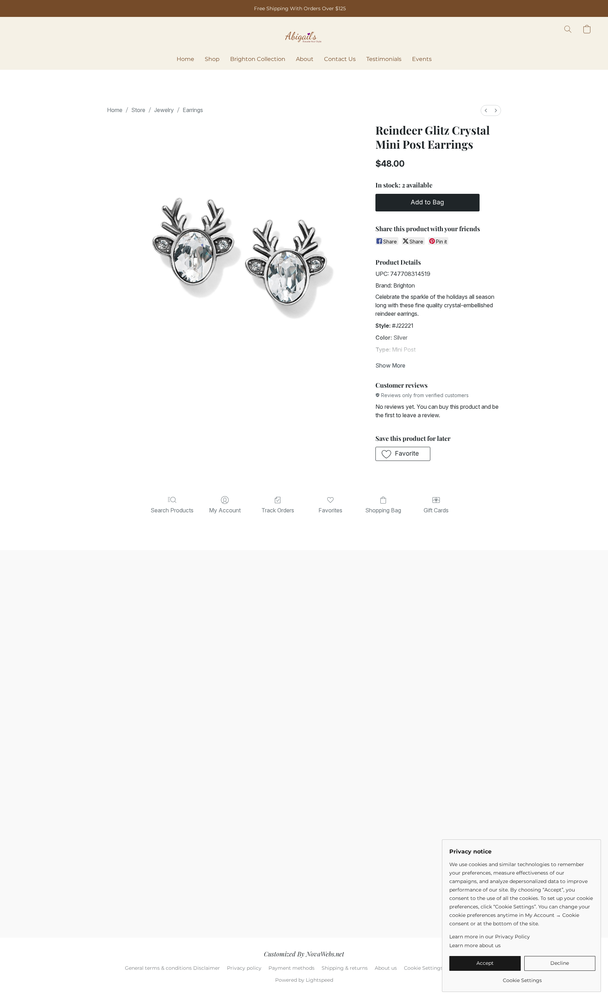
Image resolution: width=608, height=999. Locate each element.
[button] (304, 36)
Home (185, 59)
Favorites (330, 510)
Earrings (193, 109)
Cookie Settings (423, 968)
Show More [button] (390, 365)
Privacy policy (244, 968)
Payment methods (291, 968)
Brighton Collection (257, 59)
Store (138, 109)
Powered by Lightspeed (304, 980)
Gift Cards (436, 510)
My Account (225, 510)
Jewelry (164, 109)
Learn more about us (475, 945)
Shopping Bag (383, 510)
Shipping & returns (345, 968)
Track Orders (277, 510)
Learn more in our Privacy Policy (489, 936)
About (305, 59)
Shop (212, 59)
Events (422, 59)
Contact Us (340, 59)
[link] (522, 978)
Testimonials (383, 59)
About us (386, 968)
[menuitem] (486, 110)
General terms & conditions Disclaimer (172, 968)
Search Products (172, 510)
